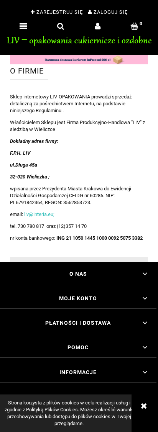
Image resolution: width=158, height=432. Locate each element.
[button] (23, 26)
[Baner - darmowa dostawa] (79, 59)
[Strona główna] (79, 39)
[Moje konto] (97, 26)
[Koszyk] (134, 26)
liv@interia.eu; (39, 214)
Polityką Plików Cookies (52, 409)
